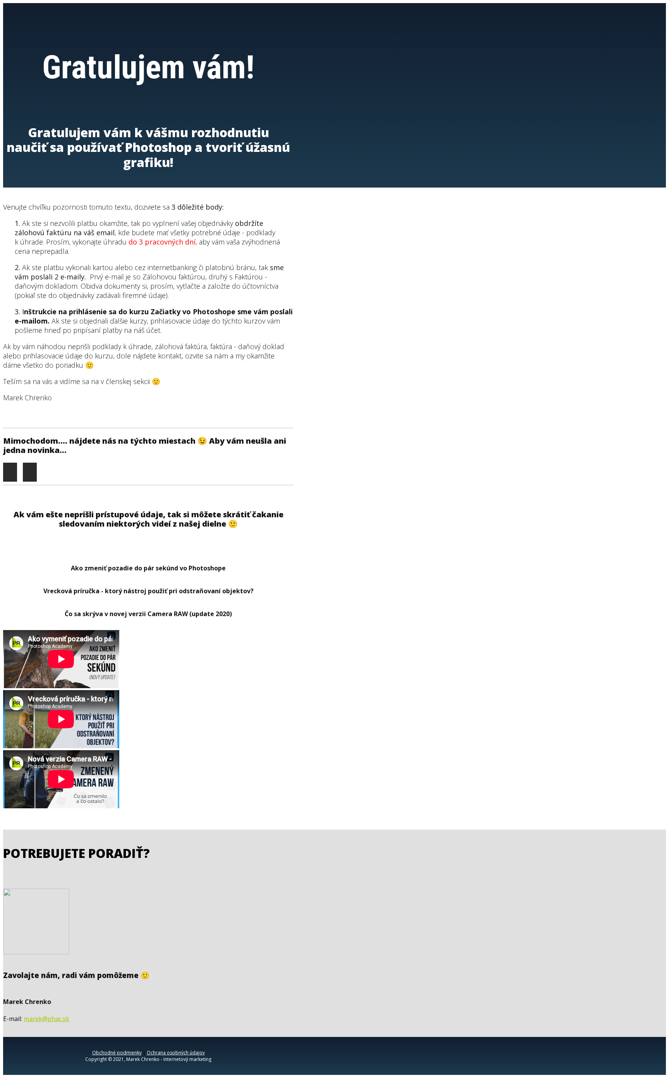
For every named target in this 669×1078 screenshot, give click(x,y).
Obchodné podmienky (117, 1052)
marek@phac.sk (46, 1018)
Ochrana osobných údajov (176, 1052)
